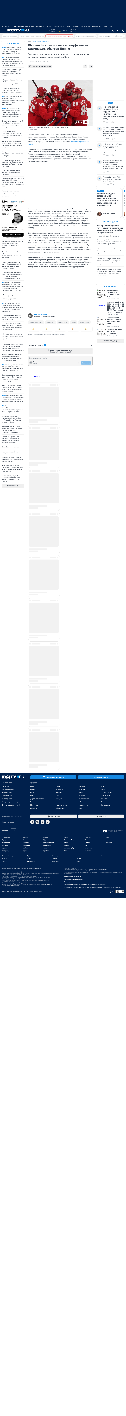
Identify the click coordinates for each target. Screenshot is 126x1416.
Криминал (59, 517)
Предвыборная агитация (10, 530)
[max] (42, 550)
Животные (34, 533)
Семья (103, 514)
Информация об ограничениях (73, 604)
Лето (57, 523)
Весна (32, 520)
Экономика (105, 530)
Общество (82, 514)
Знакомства (40, 26)
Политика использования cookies (73, 607)
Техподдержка (7, 527)
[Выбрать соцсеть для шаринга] (91, 66)
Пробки (63, 31)
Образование (60, 536)
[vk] (37, 550)
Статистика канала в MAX (11, 533)
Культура (59, 520)
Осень (81, 520)
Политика (82, 523)
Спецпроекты (105, 533)
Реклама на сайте (8, 517)
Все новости (6, 26)
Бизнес (32, 517)
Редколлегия (97, 26)
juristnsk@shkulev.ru (46, 612)
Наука (58, 530)
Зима (58, 514)
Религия (81, 536)
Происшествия (84, 527)
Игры (110, 26)
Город (32, 523)
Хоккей (73, 322)
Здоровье (33, 536)
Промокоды (29, 26)
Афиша (68, 26)
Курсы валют (86, 26)
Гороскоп (76, 26)
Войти (35, 363)
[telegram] (32, 550)
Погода (48, 26)
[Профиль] (122, 30)
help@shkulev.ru (15, 613)
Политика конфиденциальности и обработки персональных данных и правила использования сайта (92, 615)
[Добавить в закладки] (85, 66)
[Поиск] (113, 30)
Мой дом (59, 527)
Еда (31, 530)
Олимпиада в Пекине (36, 322)
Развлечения (83, 533)
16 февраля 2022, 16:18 (34, 61)
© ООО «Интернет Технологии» (33, 619)
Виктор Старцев (40, 314)
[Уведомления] (118, 30)
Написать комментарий (42, 66)
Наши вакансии (7, 523)
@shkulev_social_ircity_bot (83, 599)
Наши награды (7, 520)
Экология (104, 527)
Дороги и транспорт (37, 527)
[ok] (48, 550)
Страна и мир (105, 523)
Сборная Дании (63, 322)
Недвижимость (18, 26)
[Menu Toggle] (3, 30)
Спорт (103, 517)
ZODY (105, 26)
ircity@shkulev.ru (23, 611)
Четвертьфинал (84, 322)
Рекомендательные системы (72, 609)
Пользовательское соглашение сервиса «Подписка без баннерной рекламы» (85, 612)
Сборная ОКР (50, 322)
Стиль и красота (106, 520)
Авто (32, 514)
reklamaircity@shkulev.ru (100, 597)
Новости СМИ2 (34, 376)
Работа (81, 530)
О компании (6, 514)
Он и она (82, 517)
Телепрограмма (58, 26)
